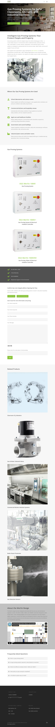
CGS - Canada (11, 713)
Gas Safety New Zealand (34, 708)
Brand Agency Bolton (11, 724)
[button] (47, 1)
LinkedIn (31, 694)
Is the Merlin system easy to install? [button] (18, 675)
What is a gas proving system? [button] (17, 658)
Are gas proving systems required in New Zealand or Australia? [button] (24, 662)
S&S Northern (35, 50)
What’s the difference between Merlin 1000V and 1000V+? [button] (23, 667)
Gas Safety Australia (33, 711)
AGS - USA (10, 711)
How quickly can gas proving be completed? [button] (20, 671)
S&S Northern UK (12, 708)
